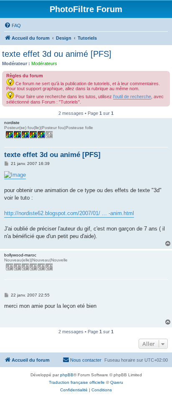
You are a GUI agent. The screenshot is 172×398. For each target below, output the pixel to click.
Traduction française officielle (77, 382)
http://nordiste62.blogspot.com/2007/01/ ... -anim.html (69, 213)
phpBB (66, 375)
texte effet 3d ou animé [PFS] (56, 53)
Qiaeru (116, 382)
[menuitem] (12, 25)
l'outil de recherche (132, 96)
